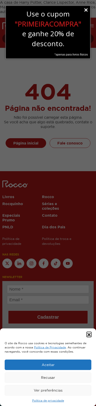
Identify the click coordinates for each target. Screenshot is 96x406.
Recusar (48, 378)
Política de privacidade (48, 400)
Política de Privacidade (50, 347)
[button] (89, 334)
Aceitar (48, 365)
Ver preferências (48, 390)
